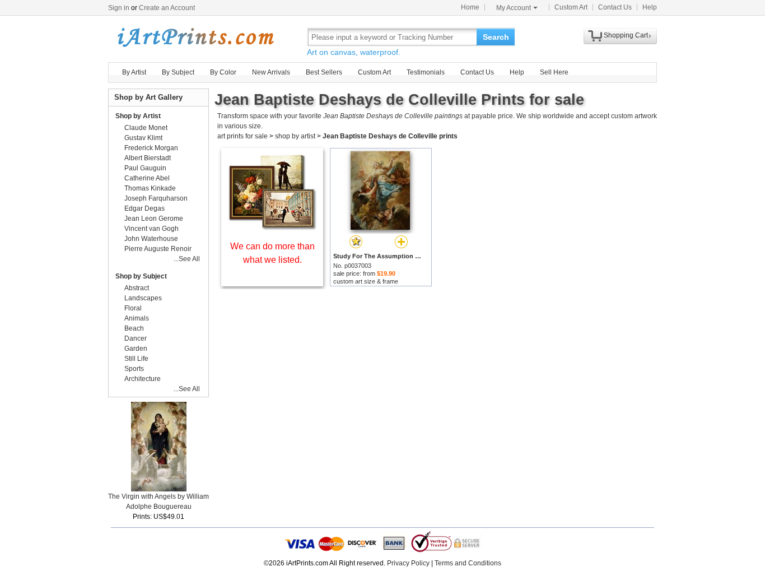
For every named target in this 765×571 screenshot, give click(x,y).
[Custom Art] (272, 227)
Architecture (142, 379)
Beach (134, 328)
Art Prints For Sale (195, 36)
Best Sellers (324, 72)
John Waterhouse (151, 239)
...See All (187, 259)
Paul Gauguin (145, 168)
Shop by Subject (141, 276)
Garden (135, 348)
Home (470, 7)
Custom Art (570, 7)
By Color (223, 72)
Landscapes (143, 298)
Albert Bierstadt (147, 158)
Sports (134, 369)
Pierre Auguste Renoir (158, 249)
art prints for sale (242, 136)
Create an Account (167, 8)
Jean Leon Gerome (153, 218)
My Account (513, 8)
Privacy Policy (408, 563)
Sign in (118, 8)
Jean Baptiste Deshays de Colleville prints (390, 136)
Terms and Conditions (468, 563)
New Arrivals (271, 72)
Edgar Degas (144, 208)
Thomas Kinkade (150, 188)
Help (649, 7)
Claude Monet (145, 128)
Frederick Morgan (151, 148)
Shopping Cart (626, 35)
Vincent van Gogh (151, 229)
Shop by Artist (138, 116)
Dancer (135, 338)
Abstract (136, 288)
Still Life (136, 359)
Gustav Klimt (143, 138)
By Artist (134, 72)
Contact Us (615, 7)
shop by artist (295, 136)
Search (496, 37)
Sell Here (554, 72)
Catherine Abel (147, 178)
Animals (136, 318)
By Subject (178, 72)
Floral (133, 308)
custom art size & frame (365, 281)
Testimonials (426, 72)
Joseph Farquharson (156, 198)
